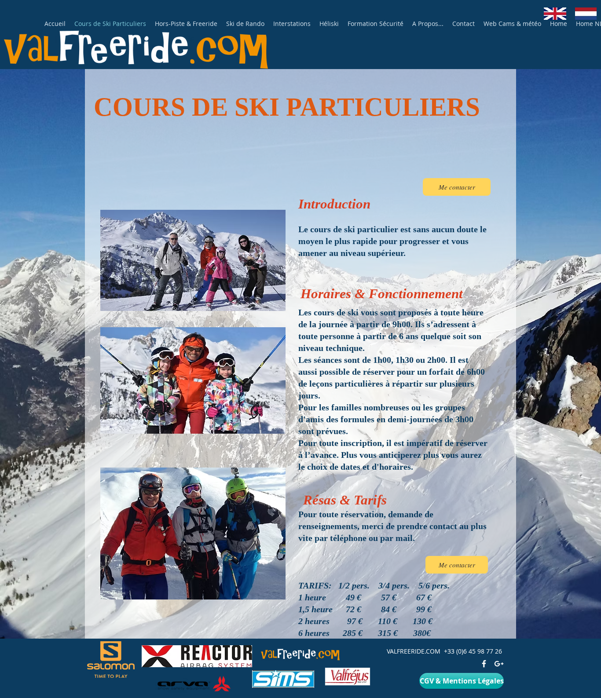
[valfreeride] (484, 664)
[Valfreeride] (499, 664)
